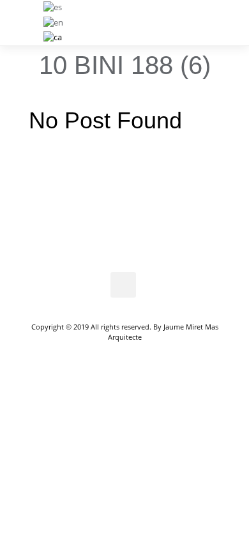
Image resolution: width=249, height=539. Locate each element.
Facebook (123, 285)
